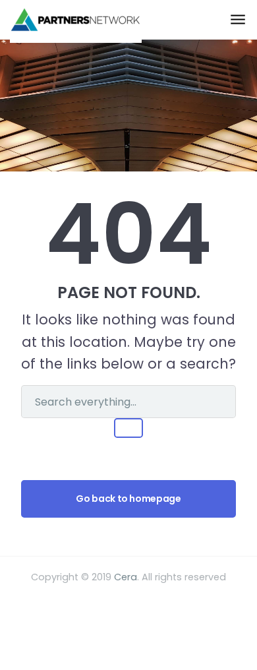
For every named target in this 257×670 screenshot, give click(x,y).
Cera (125, 577)
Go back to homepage (128, 498)
